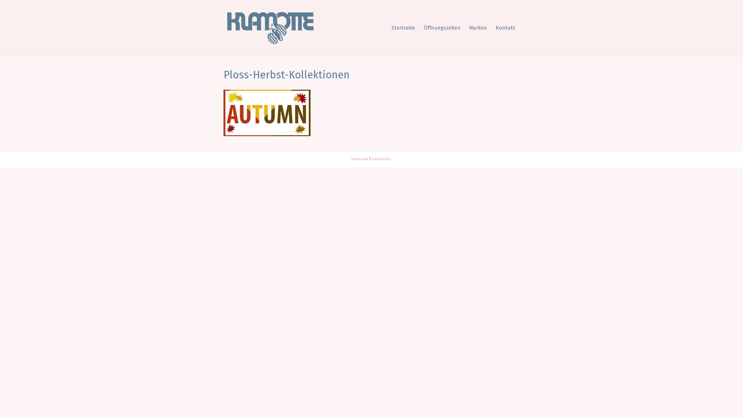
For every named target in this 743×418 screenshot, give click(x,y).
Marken (478, 28)
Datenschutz (382, 159)
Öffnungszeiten (442, 28)
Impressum (359, 159)
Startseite (403, 28)
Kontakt (505, 28)
